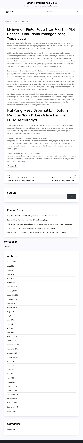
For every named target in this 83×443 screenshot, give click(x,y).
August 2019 (11, 411)
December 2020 (13, 345)
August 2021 (11, 312)
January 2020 (12, 390)
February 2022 (12, 287)
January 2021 (11, 341)
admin (9, 21)
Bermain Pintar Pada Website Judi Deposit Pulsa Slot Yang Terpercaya (31, 228)
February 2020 (12, 386)
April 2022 (10, 279)
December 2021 (12, 295)
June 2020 (10, 370)
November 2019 (12, 399)
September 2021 (13, 308)
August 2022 (11, 262)
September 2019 (13, 407)
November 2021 (12, 299)
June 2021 (10, 320)
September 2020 (13, 357)
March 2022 (11, 283)
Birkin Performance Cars (41, 3)
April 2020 (10, 378)
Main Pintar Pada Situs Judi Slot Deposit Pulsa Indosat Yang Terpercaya (32, 216)
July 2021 (10, 316)
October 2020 (12, 353)
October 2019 (12, 403)
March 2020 (11, 382)
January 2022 (12, 291)
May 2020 (10, 374)
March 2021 (11, 332)
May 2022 (10, 274)
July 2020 (10, 366)
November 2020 (12, 349)
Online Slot (13, 166)
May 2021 (10, 324)
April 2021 (10, 328)
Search (11, 192)
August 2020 (11, 361)
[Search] (77, 12)
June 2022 (10, 270)
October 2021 (11, 303)
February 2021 (12, 337)
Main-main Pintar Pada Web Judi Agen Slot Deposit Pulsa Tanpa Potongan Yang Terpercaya (39, 224)
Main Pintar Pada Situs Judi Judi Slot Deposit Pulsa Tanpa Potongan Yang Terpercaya (37, 232)
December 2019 (12, 395)
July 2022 (10, 266)
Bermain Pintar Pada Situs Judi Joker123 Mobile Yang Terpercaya (29, 220)
